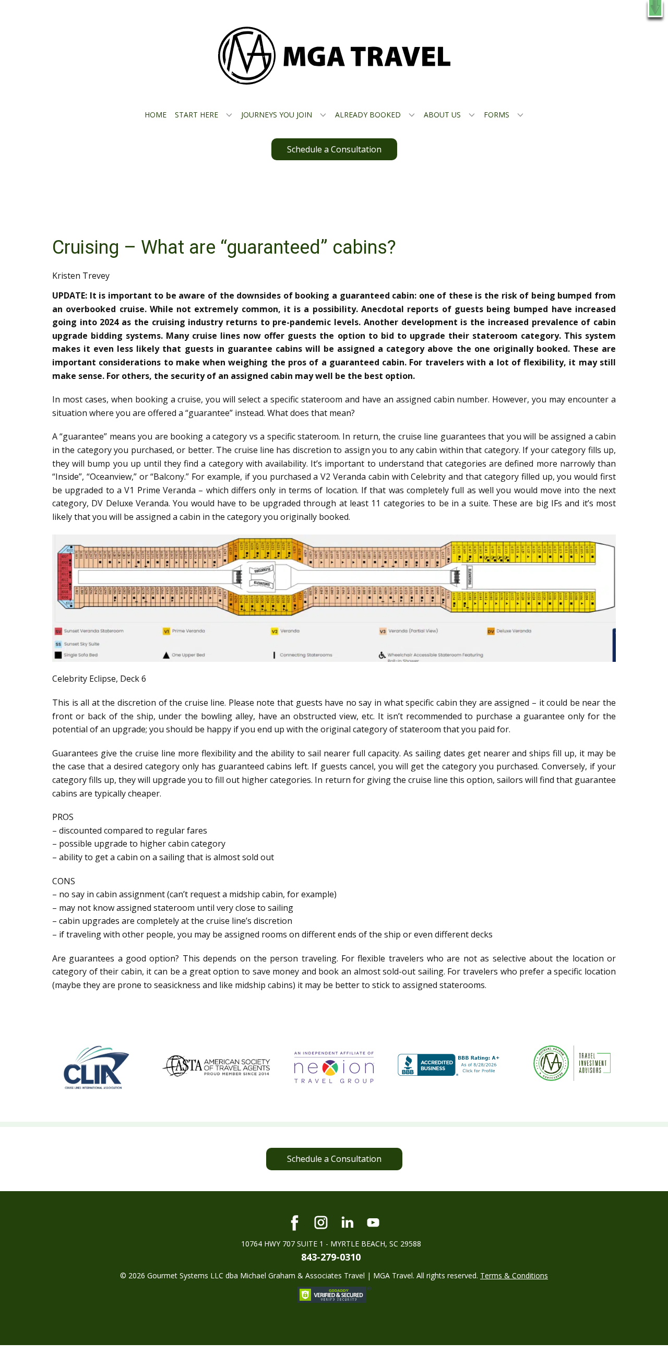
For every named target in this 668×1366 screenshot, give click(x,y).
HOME (155, 115)
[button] (655, 8)
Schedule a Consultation (334, 149)
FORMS (496, 115)
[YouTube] (373, 1222)
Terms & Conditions (514, 1275)
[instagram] (321, 1222)
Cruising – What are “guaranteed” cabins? (224, 247)
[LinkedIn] (347, 1222)
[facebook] (294, 1222)
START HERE (196, 115)
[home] (334, 56)
